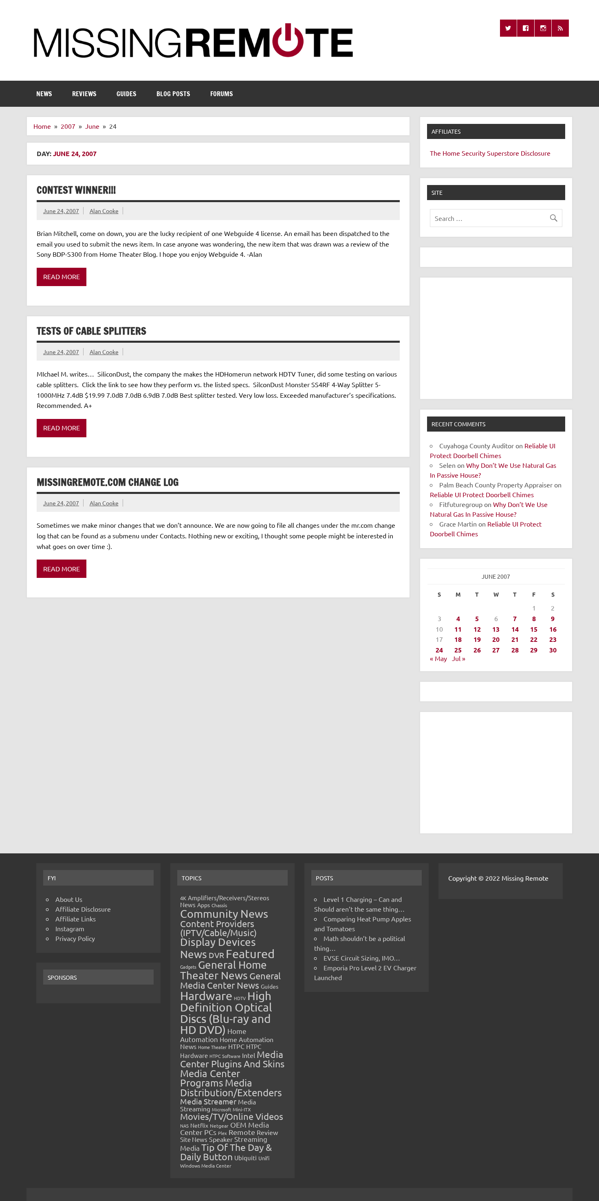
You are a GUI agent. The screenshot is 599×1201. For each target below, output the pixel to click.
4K (183, 898)
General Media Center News (230, 980)
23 (553, 639)
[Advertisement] (496, 338)
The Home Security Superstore (474, 153)
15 (533, 629)
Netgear (219, 1125)
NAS (184, 1125)
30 (553, 650)
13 (496, 629)
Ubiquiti (245, 1157)
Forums (221, 93)
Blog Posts (173, 93)
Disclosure (536, 153)
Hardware (206, 996)
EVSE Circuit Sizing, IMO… (362, 958)
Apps (203, 904)
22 (533, 639)
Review (267, 1132)
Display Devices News (218, 948)
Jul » (458, 658)
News (44, 93)
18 (458, 639)
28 (515, 650)
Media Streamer (208, 1101)
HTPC (236, 1046)
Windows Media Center (205, 1165)
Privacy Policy (75, 938)
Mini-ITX (242, 1109)
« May (438, 658)
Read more (61, 276)
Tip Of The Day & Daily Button (226, 1151)
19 (477, 639)
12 (477, 629)
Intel (248, 1055)
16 (553, 629)
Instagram (69, 928)
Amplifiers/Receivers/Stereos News (224, 901)
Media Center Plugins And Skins (232, 1058)
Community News (224, 913)
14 (515, 629)
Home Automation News (226, 1042)
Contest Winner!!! (76, 190)
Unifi (263, 1158)
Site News (193, 1139)
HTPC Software (224, 1056)
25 (458, 650)
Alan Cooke (104, 210)
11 (458, 629)
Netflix (199, 1125)
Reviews (84, 93)
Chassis (219, 905)
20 (496, 639)
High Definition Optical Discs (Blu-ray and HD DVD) (226, 1013)
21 (515, 639)
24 (439, 650)
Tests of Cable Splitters (91, 331)
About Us (68, 899)
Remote (242, 1132)
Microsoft (221, 1109)
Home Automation (213, 1035)
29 (533, 650)
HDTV (240, 998)
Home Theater (212, 1047)
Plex (222, 1133)
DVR (216, 955)
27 (496, 650)
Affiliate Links (75, 919)
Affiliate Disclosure (83, 909)
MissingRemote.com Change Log (107, 482)
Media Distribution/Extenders (231, 1087)
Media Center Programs (210, 1078)
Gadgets (188, 966)
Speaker (221, 1139)
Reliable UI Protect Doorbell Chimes (482, 494)
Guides (127, 93)
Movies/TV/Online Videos (231, 1116)
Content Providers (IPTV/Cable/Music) (218, 928)
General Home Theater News (223, 970)
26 (477, 650)
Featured (250, 954)
